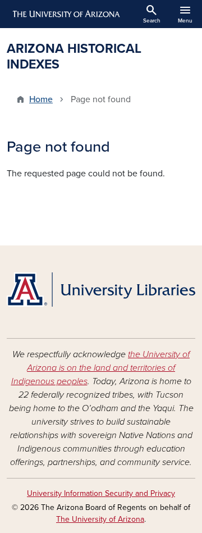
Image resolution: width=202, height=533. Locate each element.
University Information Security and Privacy (101, 493)
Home (41, 99)
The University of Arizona (100, 519)
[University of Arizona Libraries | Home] (101, 289)
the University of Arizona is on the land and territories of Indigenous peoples (100, 368)
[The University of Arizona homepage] (65, 14)
